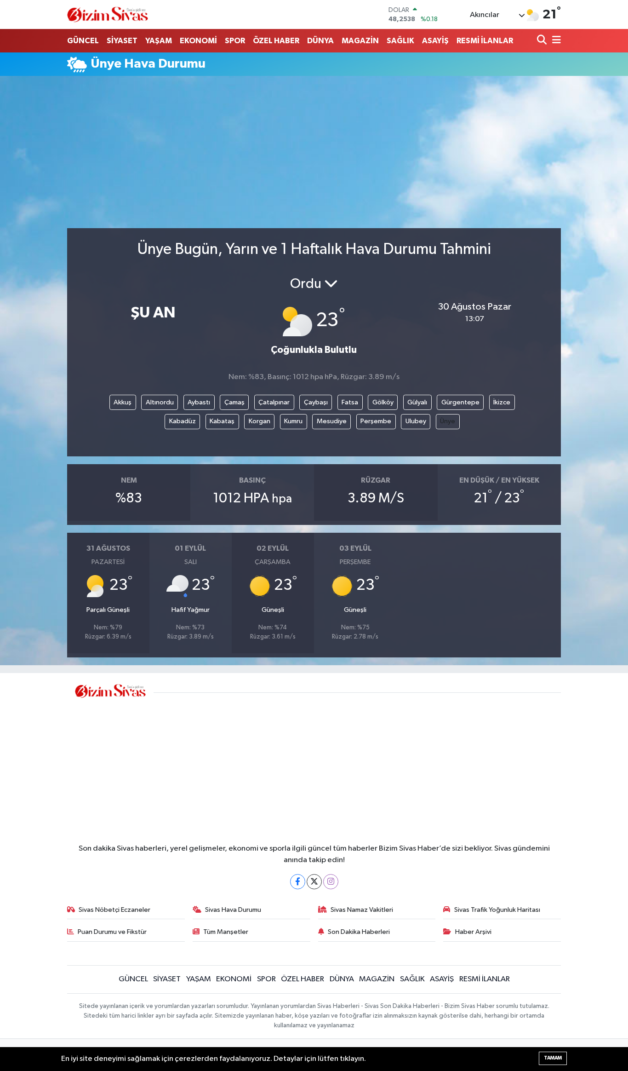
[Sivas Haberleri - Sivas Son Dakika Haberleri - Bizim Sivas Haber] (107, 14)
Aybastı (199, 402)
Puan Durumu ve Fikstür (112, 931)
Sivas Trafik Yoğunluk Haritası (497, 909)
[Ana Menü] (554, 41)
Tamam (553, 1057)
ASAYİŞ (435, 41)
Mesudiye (332, 421)
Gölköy (383, 402)
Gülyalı (417, 402)
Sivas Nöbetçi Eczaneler (114, 909)
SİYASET (122, 41)
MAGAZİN (360, 41)
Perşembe (375, 421)
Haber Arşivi (473, 931)
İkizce (501, 402)
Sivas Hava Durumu (233, 909)
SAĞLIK (400, 41)
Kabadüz (182, 421)
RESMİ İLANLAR (485, 41)
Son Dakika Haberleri (359, 931)
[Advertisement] (314, 156)
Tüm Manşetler (225, 931)
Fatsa (350, 402)
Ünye (447, 421)
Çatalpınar (274, 402)
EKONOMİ (198, 41)
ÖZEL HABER (276, 41)
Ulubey (415, 421)
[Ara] (542, 41)
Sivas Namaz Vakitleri (362, 909)
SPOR (235, 41)
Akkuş (122, 402)
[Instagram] (330, 881)
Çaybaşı (316, 402)
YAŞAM (158, 41)
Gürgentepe (460, 402)
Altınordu (160, 402)
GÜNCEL (83, 41)
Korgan (259, 421)
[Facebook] (297, 881)
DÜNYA (320, 41)
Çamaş (234, 402)
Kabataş (222, 421)
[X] (314, 881)
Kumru (293, 421)
